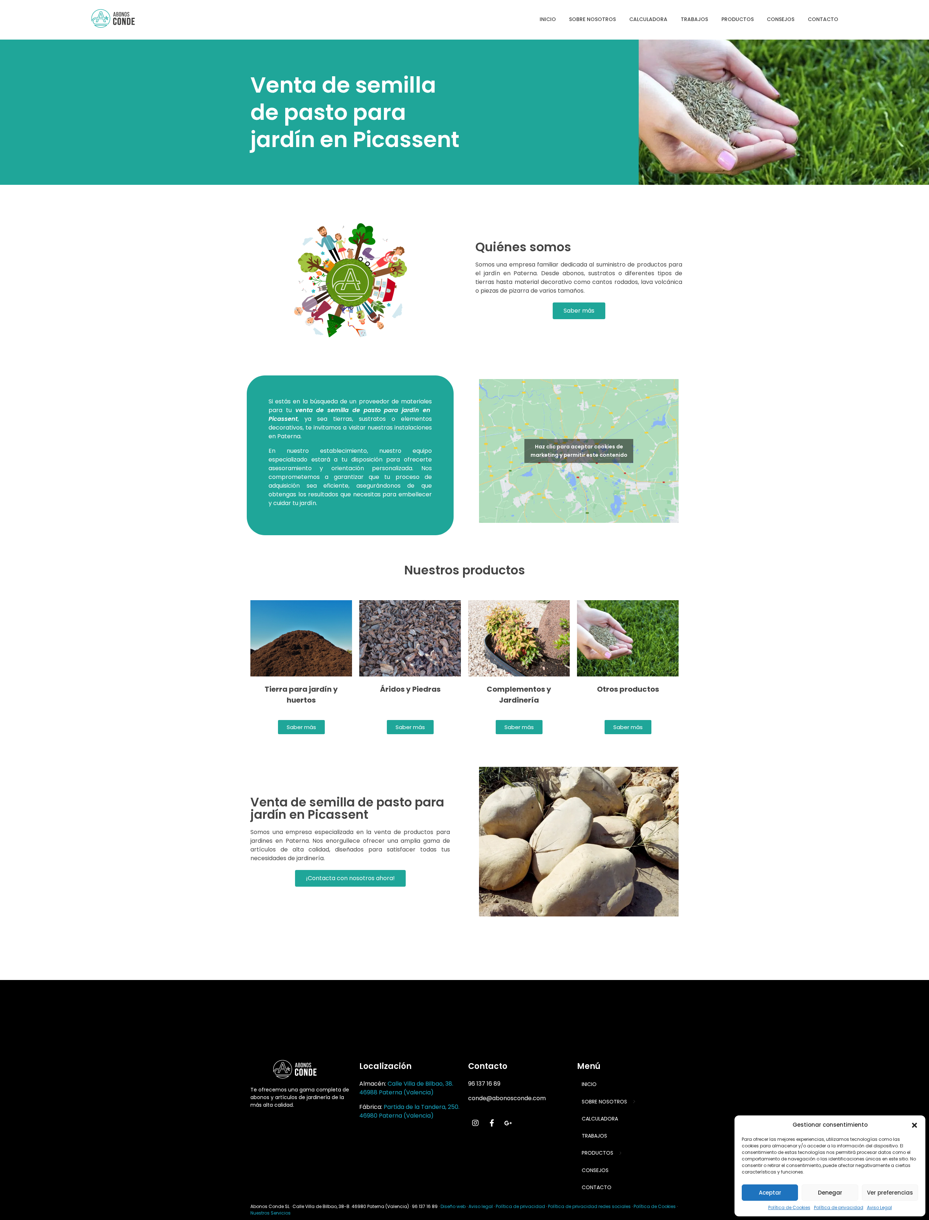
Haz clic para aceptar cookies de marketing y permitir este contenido (579, 451)
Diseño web (453, 1206)
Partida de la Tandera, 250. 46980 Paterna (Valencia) (409, 1111)
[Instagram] (475, 1123)
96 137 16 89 (484, 1083)
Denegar (830, 1192)
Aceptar (770, 1192)
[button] (914, 1124)
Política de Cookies (789, 1207)
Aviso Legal (879, 1207)
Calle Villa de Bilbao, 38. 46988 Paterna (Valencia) (406, 1088)
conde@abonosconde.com (507, 1098)
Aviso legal (480, 1206)
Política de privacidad (838, 1207)
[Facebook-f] (491, 1123)
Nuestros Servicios (270, 1213)
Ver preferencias (890, 1192)
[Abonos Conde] (119, 18)
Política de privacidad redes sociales (589, 1206)
